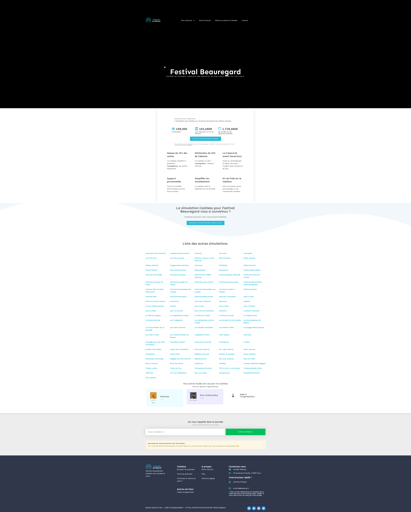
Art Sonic (223, 253)
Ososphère (150, 354)
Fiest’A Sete (249, 297)
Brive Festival (224, 258)
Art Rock (198, 253)
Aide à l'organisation (247, 395)
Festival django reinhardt (229, 275)
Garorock (223, 301)
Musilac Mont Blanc (153, 349)
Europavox (223, 270)
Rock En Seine (249, 359)
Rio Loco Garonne (226, 359)
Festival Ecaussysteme (228, 282)
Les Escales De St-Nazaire (230, 320)
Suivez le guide (193, 400)
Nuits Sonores (249, 349)
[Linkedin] (263, 508)
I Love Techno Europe (155, 306)
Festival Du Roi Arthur (204, 282)
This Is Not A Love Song (229, 368)
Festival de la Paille (154, 275)
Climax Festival (152, 265)
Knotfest (222, 311)
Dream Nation (151, 270)
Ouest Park (174, 354)
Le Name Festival (153, 320)
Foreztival (174, 301)
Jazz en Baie (151, 311)
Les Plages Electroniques (254, 327)
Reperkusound (200, 359)
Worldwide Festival (251, 373)
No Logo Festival (226, 349)
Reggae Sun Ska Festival (180, 359)
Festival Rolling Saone (204, 297)
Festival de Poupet (178, 275)
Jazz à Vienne (249, 306)
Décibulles (223, 265)
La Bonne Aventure (251, 311)
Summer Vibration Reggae (254, 363)
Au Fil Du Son (151, 258)
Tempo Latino (151, 368)
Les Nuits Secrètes (177, 327)
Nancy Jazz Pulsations (179, 349)
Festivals (164, 396)
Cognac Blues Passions (179, 265)
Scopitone (199, 363)
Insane (173, 306)
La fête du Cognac (153, 315)
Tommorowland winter (253, 368)
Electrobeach (200, 270)
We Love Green (201, 373)
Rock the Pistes (176, 363)
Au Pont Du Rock (177, 258)
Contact (245, 20)
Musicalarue (224, 342)
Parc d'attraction (209, 395)
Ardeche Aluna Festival (179, 253)
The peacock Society (203, 368)
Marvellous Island (177, 342)
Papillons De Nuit (202, 354)
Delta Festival (249, 265)
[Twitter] (254, 508)
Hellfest (247, 301)
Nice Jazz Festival (202, 349)
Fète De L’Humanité (227, 297)
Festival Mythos (250, 289)
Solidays (222, 363)
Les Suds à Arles (152, 335)
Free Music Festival (202, 301)
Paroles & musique (226, 354)
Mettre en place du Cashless (226, 20)
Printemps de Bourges (155, 359)
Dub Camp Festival (178, 270)
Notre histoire (205, 20)
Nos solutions (186, 20)
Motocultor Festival (203, 342)
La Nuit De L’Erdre (202, 315)
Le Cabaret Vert (250, 315)
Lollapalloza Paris (202, 335)
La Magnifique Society (179, 315)
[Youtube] (259, 508)
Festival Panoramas (178, 297)
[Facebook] (249, 508)
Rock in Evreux (152, 363)
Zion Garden (151, 378)
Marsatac (247, 335)
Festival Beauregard (252, 270)
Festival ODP (151, 297)
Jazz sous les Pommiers (204, 311)
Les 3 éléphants (176, 320)
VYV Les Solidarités (178, 373)
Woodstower (224, 373)
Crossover (199, 265)
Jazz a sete (224, 306)
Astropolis (248, 253)
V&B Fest (149, 373)
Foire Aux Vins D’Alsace (155, 301)
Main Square (224, 335)
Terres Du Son (176, 368)
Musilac (247, 342)
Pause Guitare (249, 354)
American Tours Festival (156, 253)
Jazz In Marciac (176, 311)
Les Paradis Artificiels (204, 327)
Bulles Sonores (249, 258)
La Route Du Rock (226, 315)
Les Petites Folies (226, 327)
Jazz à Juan (199, 306)
